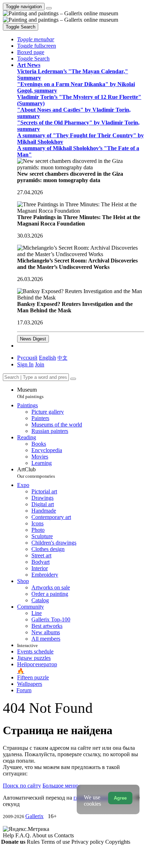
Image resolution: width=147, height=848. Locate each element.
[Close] (73, 379)
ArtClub (36, 472)
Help (9, 835)
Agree (120, 798)
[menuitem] (62, 358)
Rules (34, 842)
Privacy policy (88, 842)
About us (43, 835)
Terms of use (56, 842)
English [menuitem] (47, 358)
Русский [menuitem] (27, 358)
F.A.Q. (23, 835)
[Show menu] (49, 8)
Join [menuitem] (39, 364)
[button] (35, 39)
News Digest (33, 338)
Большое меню (60, 786)
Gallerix (34, 816)
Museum (30, 393)
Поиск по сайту (22, 786)
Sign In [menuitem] (25, 364)
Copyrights (117, 842)
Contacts (64, 835)
